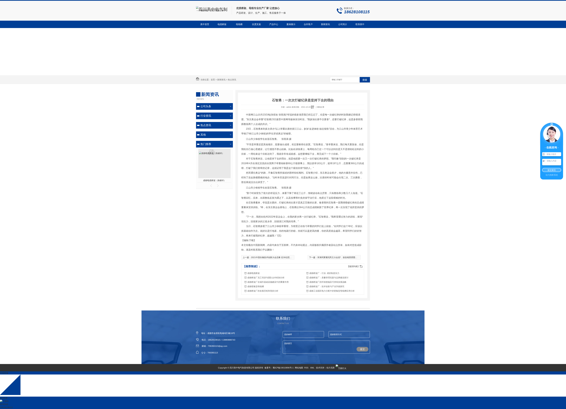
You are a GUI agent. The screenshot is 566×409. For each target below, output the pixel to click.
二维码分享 (319, 107)
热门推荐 (205, 144)
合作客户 (308, 24)
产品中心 (273, 24)
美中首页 (204, 24)
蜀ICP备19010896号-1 (283, 368)
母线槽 (239, 24)
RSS (306, 368)
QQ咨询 (3, 398)
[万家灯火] (341, 368)
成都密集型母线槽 (255, 286)
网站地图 (299, 368)
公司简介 (342, 24)
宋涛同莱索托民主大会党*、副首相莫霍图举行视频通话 (342, 257)
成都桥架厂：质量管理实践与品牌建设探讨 (328, 277)
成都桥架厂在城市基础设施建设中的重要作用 (268, 282)
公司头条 (205, 106)
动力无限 (330, 368)
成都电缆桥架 (253, 273)
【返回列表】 (353, 266)
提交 (362, 349)
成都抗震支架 (214, 180)
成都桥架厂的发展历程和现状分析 (262, 291)
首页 (213, 79)
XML (312, 368)
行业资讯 (205, 115)
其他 (203, 134)
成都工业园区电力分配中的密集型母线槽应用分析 (332, 291)
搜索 (364, 80)
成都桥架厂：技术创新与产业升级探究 (326, 286)
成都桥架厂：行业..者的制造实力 (324, 273)
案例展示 (291, 24)
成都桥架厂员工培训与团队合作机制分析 (265, 277)
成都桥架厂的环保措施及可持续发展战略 (327, 282)
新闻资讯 (325, 24)
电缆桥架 (222, 24)
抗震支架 (256, 24)
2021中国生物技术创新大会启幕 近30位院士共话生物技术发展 (279, 257)
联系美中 (360, 24)
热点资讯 (232, 79)
